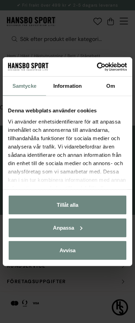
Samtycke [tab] (24, 86)
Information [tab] (67, 86)
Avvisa (67, 250)
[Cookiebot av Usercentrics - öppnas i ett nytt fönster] (97, 66)
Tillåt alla (67, 205)
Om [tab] (110, 86)
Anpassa (63, 227)
